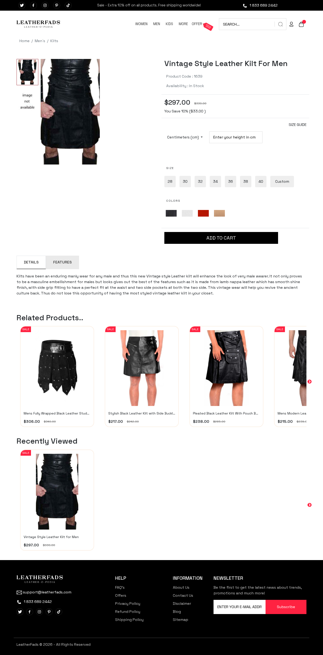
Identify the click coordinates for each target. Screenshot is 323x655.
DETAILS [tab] (31, 262)
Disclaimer (182, 603)
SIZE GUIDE (297, 124)
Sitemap (180, 619)
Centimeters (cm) (183, 137)
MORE (183, 24)
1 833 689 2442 (263, 5)
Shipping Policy (129, 619)
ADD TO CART (221, 238)
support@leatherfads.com (47, 592)
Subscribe (286, 606)
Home (24, 40)
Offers (120, 595)
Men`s (40, 40)
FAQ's (120, 587)
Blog (177, 611)
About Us (181, 587)
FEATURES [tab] (62, 262)
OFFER (197, 24)
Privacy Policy (127, 603)
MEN (156, 24)
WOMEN (141, 24)
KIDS (169, 24)
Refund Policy (127, 611)
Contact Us (183, 595)
